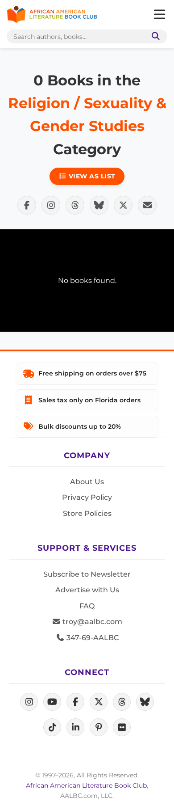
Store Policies (87, 513)
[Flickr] (122, 727)
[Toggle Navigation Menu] (159, 14)
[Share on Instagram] (50, 205)
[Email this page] (147, 205)
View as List (91, 176)
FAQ (87, 606)
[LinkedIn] (75, 727)
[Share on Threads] (75, 205)
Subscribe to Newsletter (87, 574)
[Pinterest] (99, 727)
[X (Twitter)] (99, 702)
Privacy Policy (87, 497)
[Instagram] (29, 702)
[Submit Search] (154, 36)
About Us (87, 481)
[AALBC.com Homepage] (52, 15)
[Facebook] (75, 702)
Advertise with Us (87, 590)
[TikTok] (52, 727)
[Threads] (122, 702)
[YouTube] (52, 702)
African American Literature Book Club (86, 785)
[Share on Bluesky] (99, 205)
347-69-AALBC (92, 637)
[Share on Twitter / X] (123, 205)
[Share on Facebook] (26, 205)
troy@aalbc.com (91, 621)
